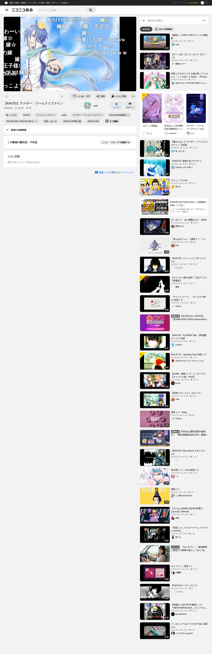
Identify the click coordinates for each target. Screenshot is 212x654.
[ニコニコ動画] (22, 9)
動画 (12, 3)
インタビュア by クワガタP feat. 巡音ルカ (189, 625)
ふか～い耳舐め (150, 125)
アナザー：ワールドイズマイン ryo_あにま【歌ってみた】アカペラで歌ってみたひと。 (195, 127)
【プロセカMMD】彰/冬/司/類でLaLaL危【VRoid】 (187, 510)
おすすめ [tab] (146, 29)
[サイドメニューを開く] (7, 10)
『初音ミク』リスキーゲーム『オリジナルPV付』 (189, 529)
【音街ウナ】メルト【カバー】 (186, 393)
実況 (48, 3)
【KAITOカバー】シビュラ (184, 585)
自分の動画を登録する (25, 216)
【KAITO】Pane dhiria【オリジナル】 (188, 452)
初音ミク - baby (179, 412)
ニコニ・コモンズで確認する (116, 142)
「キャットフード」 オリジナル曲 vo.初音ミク (189, 298)
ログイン (177, 3)
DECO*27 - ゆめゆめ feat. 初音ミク (188, 354)
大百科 (42, 3)
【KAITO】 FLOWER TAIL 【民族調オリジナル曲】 (188, 337)
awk (95, 105)
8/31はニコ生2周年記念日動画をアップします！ (173, 127)
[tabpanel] (174, 336)
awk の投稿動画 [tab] (165, 29)
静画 (17, 3)
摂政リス (175, 489)
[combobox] (61, 10)
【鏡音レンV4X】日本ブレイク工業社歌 (189, 36)
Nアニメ (55, 3)
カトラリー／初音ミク (182, 566)
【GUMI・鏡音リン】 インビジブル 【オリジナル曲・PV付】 (188, 375)
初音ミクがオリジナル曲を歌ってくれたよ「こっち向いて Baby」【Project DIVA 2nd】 (189, 75)
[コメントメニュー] (204, 20)
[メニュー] (133, 96)
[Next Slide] (130, 195)
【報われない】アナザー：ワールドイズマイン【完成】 (189, 143)
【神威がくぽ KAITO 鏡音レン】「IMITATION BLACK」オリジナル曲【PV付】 (189, 606)
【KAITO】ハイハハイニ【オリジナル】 (188, 260)
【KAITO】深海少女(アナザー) (186, 161)
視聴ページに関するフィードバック (116, 274)
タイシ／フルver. (179, 180)
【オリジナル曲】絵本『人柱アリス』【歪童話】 (189, 279)
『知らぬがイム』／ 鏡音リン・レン (188, 239)
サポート (130, 107)
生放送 (23, 3)
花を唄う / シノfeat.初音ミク (185, 470)
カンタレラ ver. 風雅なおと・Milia (189, 219)
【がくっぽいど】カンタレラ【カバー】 (188, 56)
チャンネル (32, 3)
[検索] (91, 10)
